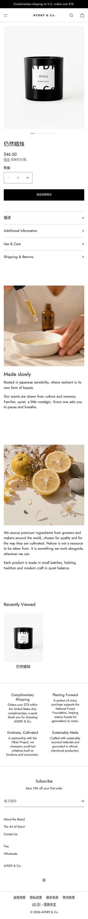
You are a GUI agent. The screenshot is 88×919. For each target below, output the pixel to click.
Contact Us (10, 834)
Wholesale (10, 853)
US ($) (36, 904)
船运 (7, 159)
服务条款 (52, 897)
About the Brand (14, 819)
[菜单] (9, 15)
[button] (71, 15)
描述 (7, 217)
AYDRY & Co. (12, 865)
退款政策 (19, 897)
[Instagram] (44, 880)
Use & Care (12, 243)
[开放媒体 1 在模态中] (44, 77)
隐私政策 (36, 897)
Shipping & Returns (18, 256)
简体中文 (50, 904)
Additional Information (20, 230)
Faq (6, 846)
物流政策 (69, 897)
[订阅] (78, 801)
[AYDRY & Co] (44, 15)
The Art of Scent (14, 826)
